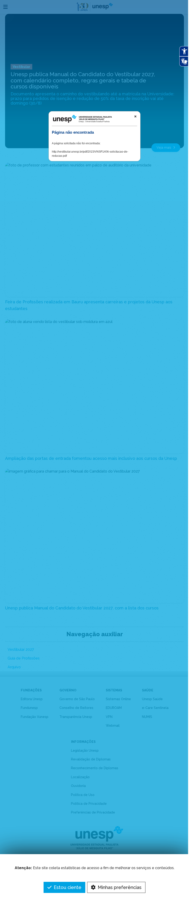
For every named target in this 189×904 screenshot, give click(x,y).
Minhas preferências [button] (119, 887)
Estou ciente (67, 887)
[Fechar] (135, 116)
